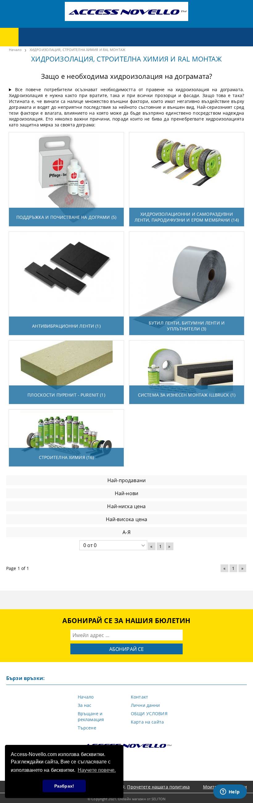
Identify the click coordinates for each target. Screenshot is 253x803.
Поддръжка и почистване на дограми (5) (66, 217)
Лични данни (145, 705)
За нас (85, 705)
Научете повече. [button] (97, 770)
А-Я (126, 532)
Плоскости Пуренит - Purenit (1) (66, 395)
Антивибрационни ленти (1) (66, 326)
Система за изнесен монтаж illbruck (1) (186, 395)
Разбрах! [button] (64, 786)
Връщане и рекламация (91, 716)
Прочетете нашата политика (158, 787)
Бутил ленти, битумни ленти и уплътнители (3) (187, 326)
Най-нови (126, 493)
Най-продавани (126, 480)
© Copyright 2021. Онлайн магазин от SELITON (126, 799)
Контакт (139, 697)
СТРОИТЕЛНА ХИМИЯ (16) (66, 457)
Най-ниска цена (126, 506)
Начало (86, 697)
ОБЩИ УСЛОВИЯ (149, 713)
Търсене (87, 728)
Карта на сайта (147, 722)
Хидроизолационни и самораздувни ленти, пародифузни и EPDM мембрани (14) (187, 217)
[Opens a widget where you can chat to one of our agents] (230, 792)
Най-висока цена (126, 519)
